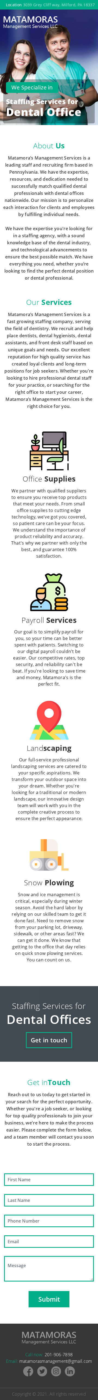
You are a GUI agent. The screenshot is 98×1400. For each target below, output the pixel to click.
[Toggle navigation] (91, 22)
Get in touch (49, 1040)
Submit (49, 1299)
